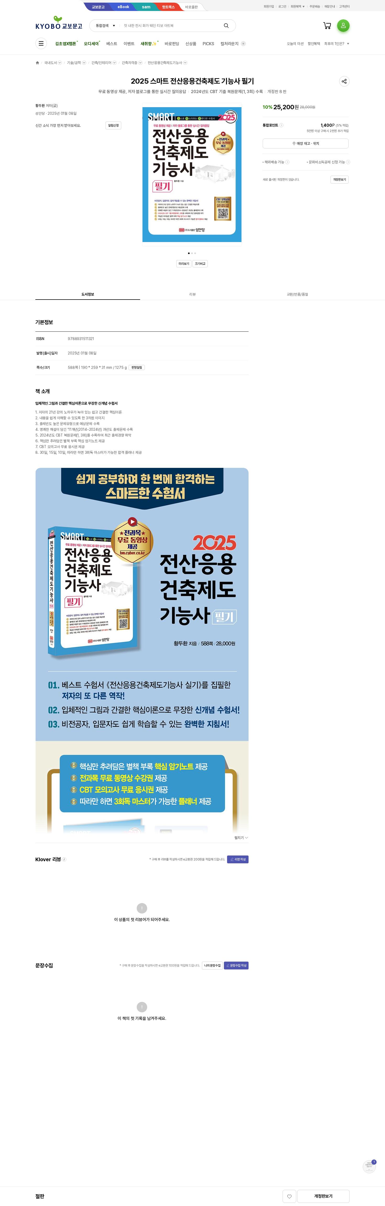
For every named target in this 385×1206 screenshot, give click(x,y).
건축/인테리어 (101, 63)
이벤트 (129, 43)
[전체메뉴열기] (41, 43)
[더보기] (243, 43)
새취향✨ (149, 43)
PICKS (208, 43)
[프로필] (343, 25)
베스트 (111, 43)
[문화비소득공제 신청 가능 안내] (348, 162)
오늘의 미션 (295, 44)
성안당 (40, 113)
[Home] (37, 63)
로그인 (282, 6)
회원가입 (269, 6)
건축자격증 (129, 63)
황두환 (40, 106)
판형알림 (136, 367)
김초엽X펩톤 (65, 43)
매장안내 (329, 6)
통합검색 (102, 26)
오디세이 (91, 43)
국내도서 (50, 63)
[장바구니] (327, 25)
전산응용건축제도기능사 (165, 63)
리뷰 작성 (240, 859)
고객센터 (344, 6)
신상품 (190, 43)
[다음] (236, 175)
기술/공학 (74, 63)
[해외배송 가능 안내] (287, 162)
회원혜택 (296, 6)
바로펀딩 (172, 43)
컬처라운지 (230, 43)
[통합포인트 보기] (281, 125)
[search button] (226, 25)
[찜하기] (289, 1196)
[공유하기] (344, 81)
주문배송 (315, 6)
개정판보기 (323, 1196)
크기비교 (200, 264)
